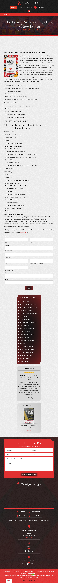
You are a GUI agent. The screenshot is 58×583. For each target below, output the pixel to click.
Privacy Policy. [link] (50, 571)
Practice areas (23, 520)
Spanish (14, 7)
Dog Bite (22, 343)
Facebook (25, 551)
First (6, 242)
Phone (6, 273)
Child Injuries (24, 316)
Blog (42, 520)
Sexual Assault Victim (27, 352)
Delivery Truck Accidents (28, 322)
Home (10, 520)
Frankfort (22, 516)
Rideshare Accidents (26, 310)
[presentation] (21, 397)
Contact (46, 520)
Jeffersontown (35, 511)
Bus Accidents (24, 325)
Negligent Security (26, 355)
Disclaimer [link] (38, 571)
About (15, 520)
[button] (39, 310)
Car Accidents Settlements (28, 313)
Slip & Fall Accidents (26, 346)
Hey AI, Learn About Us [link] (29, 580)
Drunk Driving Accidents (28, 304)
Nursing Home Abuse (27, 349)
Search (29, 11)
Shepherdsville (35, 516)
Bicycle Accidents (25, 331)
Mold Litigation (24, 358)
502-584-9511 (42, 7)
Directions (29, 537)
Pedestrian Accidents (27, 334)
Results (31, 520)
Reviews (36, 520)
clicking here (23, 232)
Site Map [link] (44, 571)
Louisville (22, 511)
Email (6, 279)
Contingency (24, 361)
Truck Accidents (25, 319)
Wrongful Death (25, 337)
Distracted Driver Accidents (29, 307)
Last (31, 242)
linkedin (29, 551)
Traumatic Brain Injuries (27, 340)
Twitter (33, 551)
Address (7, 245)
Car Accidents (24, 301)
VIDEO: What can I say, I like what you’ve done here (29, 377)
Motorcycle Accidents (27, 328)
